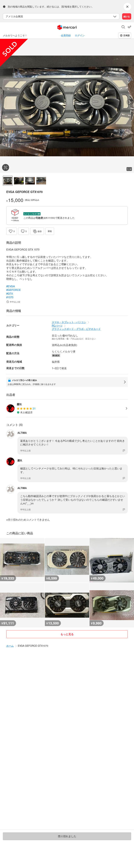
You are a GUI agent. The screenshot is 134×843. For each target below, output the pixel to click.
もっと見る (67, 634)
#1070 (9, 297)
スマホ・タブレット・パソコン (69, 322)
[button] (123, 27)
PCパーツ (57, 325)
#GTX (9, 293)
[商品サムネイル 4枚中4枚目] (41, 181)
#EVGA (10, 286)
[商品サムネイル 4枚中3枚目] (30, 181)
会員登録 (66, 35)
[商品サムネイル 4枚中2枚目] (19, 181)
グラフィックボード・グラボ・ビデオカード (76, 329)
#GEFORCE (13, 290)
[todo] (129, 27)
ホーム (10, 645)
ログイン (80, 35)
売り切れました (67, 836)
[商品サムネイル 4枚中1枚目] (8, 181)
